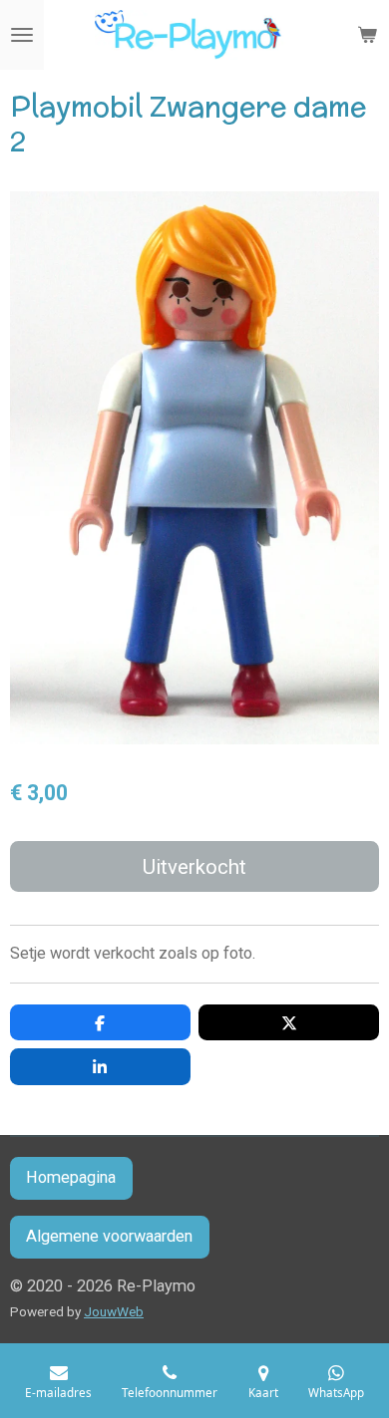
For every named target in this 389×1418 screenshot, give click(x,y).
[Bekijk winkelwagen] (367, 35)
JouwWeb (114, 1311)
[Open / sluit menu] (22, 35)
